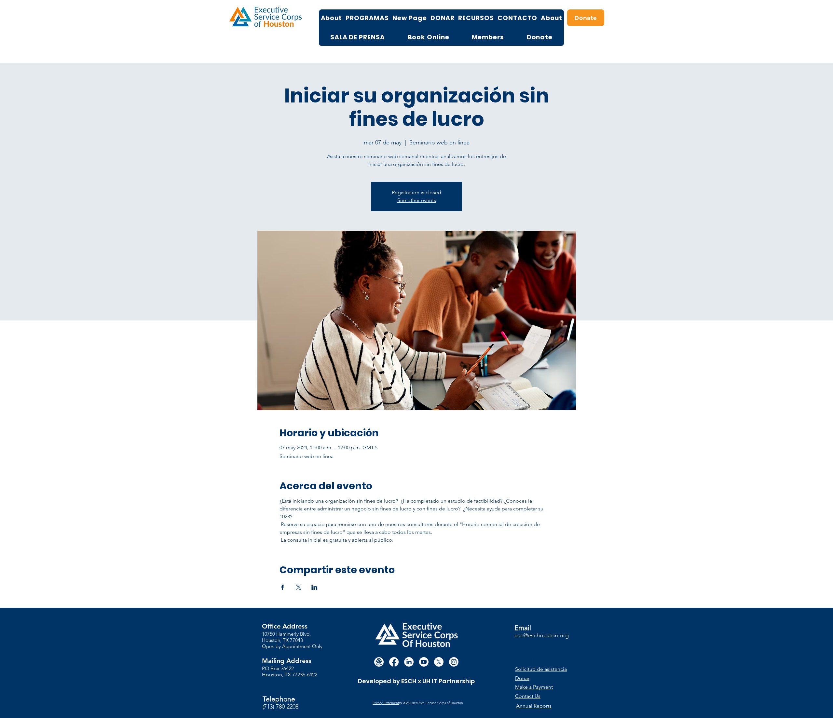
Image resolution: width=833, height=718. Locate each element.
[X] (439, 662)
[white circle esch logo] (379, 662)
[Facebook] (394, 662)
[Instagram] (453, 662)
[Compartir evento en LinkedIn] (314, 587)
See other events (416, 200)
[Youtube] (424, 662)
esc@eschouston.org (541, 635)
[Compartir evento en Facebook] (283, 587)
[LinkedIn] (409, 662)
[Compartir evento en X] (298, 587)
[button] (544, 669)
